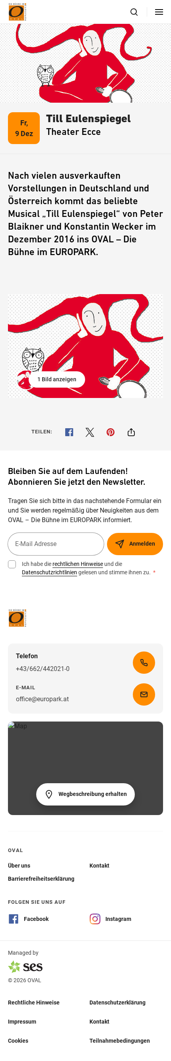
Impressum (22, 1021)
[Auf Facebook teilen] (69, 432)
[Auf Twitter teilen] (90, 432)
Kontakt (99, 1021)
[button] (51, 379)
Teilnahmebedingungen (119, 1040)
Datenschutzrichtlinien (49, 572)
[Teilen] (131, 432)
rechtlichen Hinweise (77, 564)
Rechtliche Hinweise (34, 1002)
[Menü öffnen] (159, 12)
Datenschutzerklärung (117, 1002)
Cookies (18, 1040)
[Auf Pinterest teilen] (110, 432)
